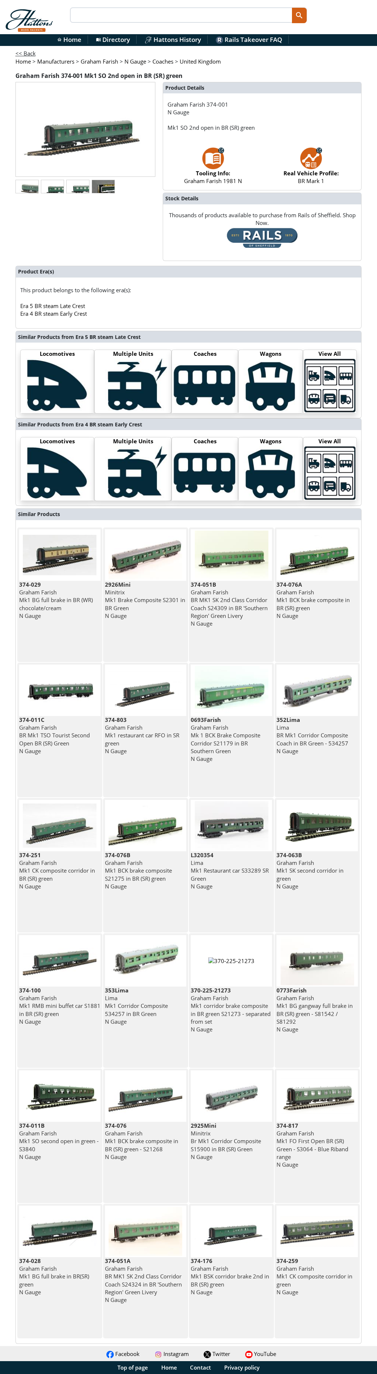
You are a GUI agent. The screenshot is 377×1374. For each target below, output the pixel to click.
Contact (200, 1367)
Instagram (175, 1353)
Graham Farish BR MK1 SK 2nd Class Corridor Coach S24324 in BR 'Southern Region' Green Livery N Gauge (143, 1280)
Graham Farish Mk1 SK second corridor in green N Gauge (309, 870)
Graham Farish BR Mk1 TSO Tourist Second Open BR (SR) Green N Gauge (54, 735)
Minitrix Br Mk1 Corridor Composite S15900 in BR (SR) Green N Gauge (226, 1141)
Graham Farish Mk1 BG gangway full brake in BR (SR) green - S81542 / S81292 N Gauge (314, 1010)
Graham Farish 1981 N (213, 177)
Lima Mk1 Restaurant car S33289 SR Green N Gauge (230, 870)
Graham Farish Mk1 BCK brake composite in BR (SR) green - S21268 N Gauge (141, 1141)
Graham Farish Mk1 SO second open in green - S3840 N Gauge (59, 1141)
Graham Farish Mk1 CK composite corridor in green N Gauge (314, 1276)
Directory (113, 39)
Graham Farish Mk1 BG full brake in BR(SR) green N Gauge (54, 1276)
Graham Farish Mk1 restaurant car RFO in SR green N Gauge (142, 735)
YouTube (264, 1353)
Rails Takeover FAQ (252, 39)
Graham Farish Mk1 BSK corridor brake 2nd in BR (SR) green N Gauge (230, 1276)
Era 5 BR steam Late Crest (52, 305)
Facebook (127, 1353)
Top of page (132, 1367)
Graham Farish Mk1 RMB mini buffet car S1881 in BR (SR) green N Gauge (60, 1006)
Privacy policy (242, 1367)
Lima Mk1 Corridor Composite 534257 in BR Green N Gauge (136, 1006)
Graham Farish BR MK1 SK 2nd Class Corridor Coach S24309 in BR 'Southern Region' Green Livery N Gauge (229, 604)
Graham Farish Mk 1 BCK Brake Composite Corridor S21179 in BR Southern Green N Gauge (225, 739)
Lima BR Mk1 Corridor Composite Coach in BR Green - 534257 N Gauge (312, 735)
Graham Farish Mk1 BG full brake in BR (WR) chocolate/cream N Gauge (56, 600)
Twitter (220, 1353)
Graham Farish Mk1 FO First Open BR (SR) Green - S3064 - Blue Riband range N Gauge (312, 1145)
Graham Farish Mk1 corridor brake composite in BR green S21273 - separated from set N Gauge (231, 1010)
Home (69, 39)
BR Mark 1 (311, 177)
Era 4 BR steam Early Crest (53, 313)
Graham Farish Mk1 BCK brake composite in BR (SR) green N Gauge (313, 600)
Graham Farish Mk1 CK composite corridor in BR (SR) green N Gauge (57, 870)
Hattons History (176, 39)
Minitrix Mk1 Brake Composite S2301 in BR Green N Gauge (145, 600)
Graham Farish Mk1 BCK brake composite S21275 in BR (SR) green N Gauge (138, 870)
